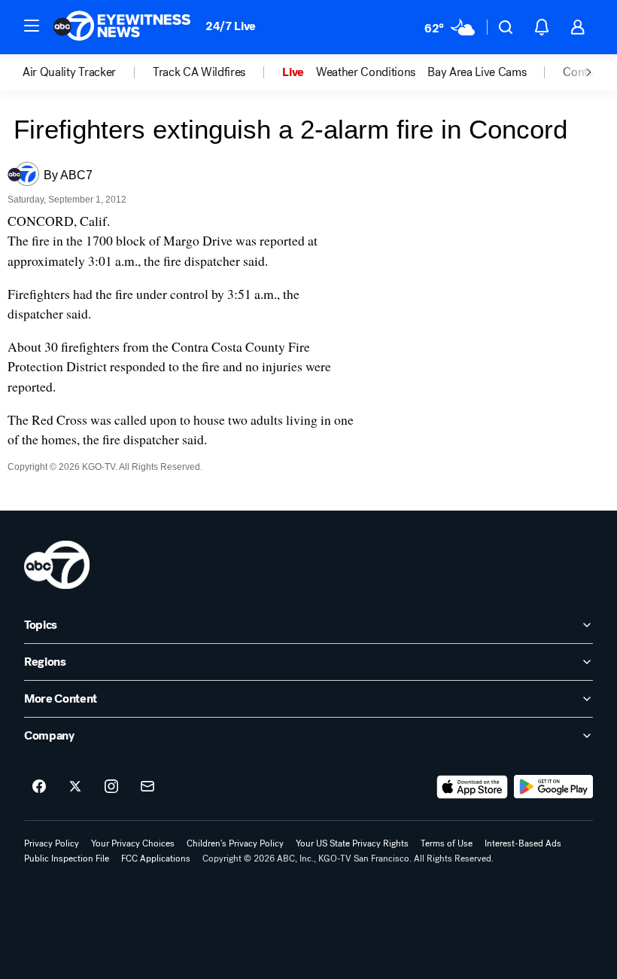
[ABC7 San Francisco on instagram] (111, 787)
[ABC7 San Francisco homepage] (121, 27)
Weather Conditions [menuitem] (365, 72)
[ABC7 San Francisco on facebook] (39, 787)
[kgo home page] (57, 565)
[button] (31, 26)
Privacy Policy (51, 843)
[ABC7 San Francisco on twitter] (75, 787)
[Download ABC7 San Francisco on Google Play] (553, 787)
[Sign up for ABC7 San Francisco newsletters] (147, 787)
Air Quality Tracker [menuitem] (69, 72)
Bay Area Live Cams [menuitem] (476, 72)
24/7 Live (230, 26)
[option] (88, 72)
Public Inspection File (66, 858)
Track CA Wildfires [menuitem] (199, 72)
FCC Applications (155, 858)
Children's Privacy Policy (235, 843)
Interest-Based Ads (523, 843)
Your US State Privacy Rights (352, 843)
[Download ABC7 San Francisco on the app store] (472, 787)
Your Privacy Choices (133, 843)
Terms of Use (447, 843)
